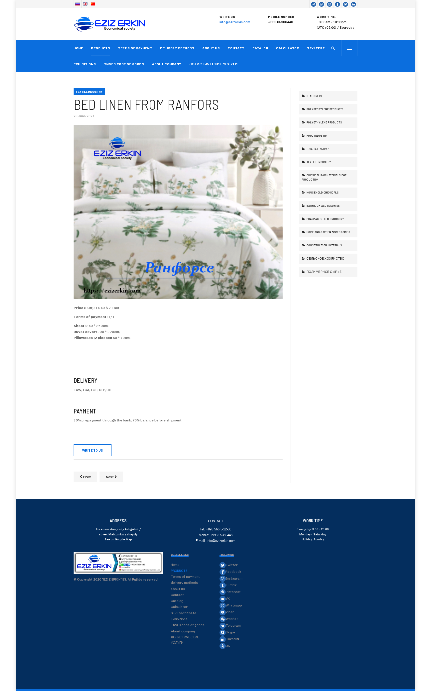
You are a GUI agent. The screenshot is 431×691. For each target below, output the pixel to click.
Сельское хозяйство (325, 258)
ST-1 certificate (322, 48)
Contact (236, 48)
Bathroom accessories (323, 205)
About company (166, 64)
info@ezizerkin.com (234, 22)
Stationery (314, 96)
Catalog (260, 48)
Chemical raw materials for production (324, 177)
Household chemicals (322, 192)
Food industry (317, 135)
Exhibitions (85, 64)
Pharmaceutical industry (325, 218)
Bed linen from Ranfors (146, 104)
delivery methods (177, 48)
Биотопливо (317, 148)
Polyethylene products (324, 122)
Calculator (287, 48)
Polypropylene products (325, 109)
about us (211, 48)
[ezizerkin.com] (111, 24)
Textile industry (318, 162)
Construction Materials (324, 245)
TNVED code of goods (124, 64)
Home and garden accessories (328, 232)
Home (78, 48)
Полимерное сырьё (324, 271)
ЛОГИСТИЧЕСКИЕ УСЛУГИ (213, 64)
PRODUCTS (100, 48)
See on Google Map (118, 539)
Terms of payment (135, 48)
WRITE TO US (92, 450)
